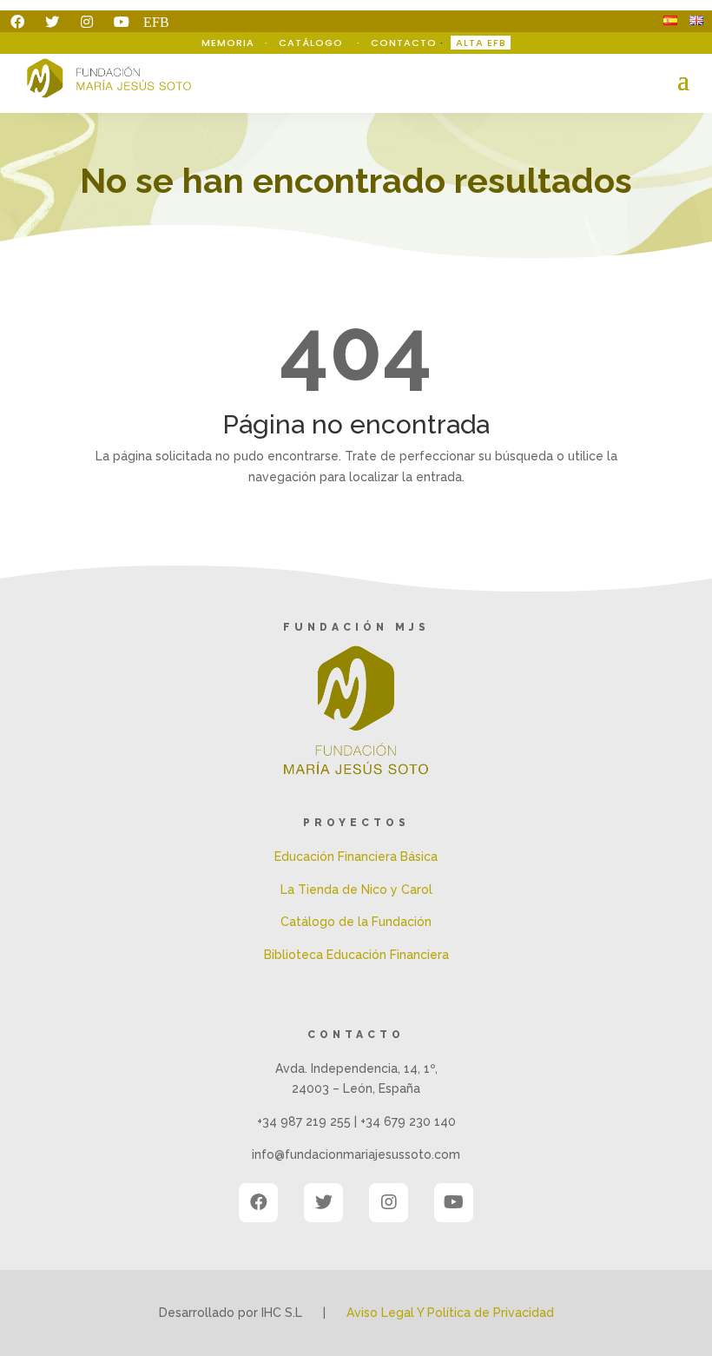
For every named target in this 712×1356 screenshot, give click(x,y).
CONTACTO (404, 43)
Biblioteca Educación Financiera (356, 955)
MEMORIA (229, 43)
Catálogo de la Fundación (356, 922)
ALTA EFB (481, 43)
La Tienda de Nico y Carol (356, 889)
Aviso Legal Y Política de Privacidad (450, 1313)
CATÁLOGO (312, 43)
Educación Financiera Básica (356, 856)
